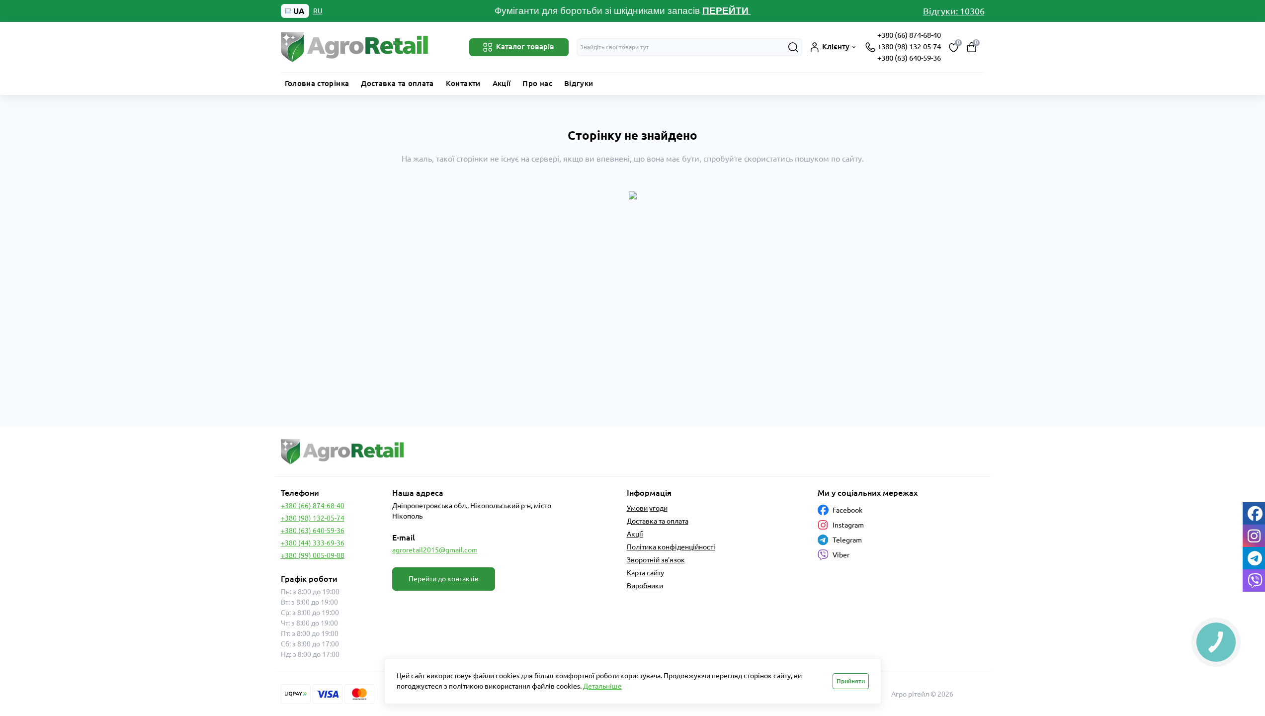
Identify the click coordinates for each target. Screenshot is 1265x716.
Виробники (645, 586)
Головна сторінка (317, 83)
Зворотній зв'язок (656, 560)
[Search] (793, 47)
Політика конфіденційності (671, 547)
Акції (502, 83)
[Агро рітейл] (454, 451)
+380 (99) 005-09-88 (312, 555)
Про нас (537, 83)
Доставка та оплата (397, 83)
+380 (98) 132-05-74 (909, 46)
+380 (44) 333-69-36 (312, 543)
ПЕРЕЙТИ (726, 10)
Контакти (463, 83)
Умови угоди (647, 508)
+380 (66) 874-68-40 (909, 35)
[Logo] (355, 47)
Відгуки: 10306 (954, 11)
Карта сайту (645, 573)
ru (318, 11)
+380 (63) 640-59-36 (909, 58)
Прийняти (851, 681)
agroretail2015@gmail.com (435, 550)
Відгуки (578, 83)
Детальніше (602, 686)
